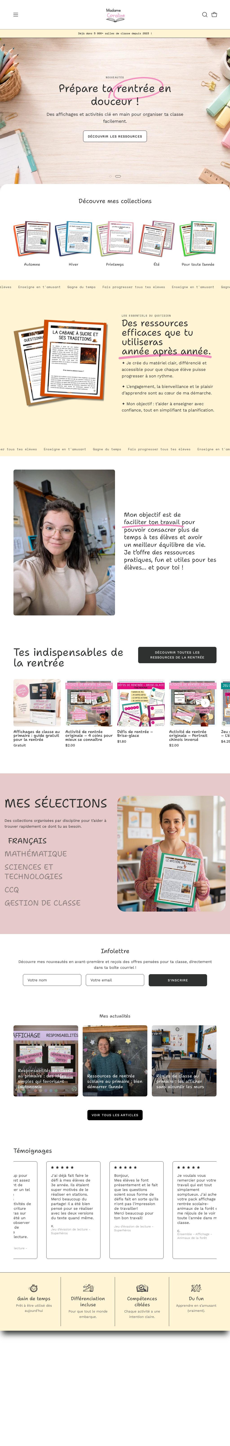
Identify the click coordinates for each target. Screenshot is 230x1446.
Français (27, 841)
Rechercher (140, 1355)
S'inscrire (178, 980)
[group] (115, 33)
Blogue (104, 1363)
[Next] (205, 702)
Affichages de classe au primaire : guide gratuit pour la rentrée (36, 736)
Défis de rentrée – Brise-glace (135, 734)
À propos (106, 1371)
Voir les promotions (116, 156)
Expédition (140, 1404)
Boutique (106, 1355)
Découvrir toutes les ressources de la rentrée (177, 655)
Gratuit (19, 745)
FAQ (133, 1363)
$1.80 (121, 741)
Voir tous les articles (115, 1115)
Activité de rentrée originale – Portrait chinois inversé (188, 736)
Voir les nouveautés (116, 141)
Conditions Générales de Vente (140, 1390)
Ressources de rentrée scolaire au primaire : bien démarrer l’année (114, 1081)
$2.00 (70, 745)
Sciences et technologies (33, 871)
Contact (105, 1378)
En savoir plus (137, 420)
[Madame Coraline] (115, 14)
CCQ (11, 890)
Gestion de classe (42, 903)
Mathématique (35, 854)
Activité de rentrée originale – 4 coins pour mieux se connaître (89, 736)
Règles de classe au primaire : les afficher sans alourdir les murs (180, 1081)
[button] (204, 14)
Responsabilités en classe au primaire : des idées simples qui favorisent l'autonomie (45, 1078)
